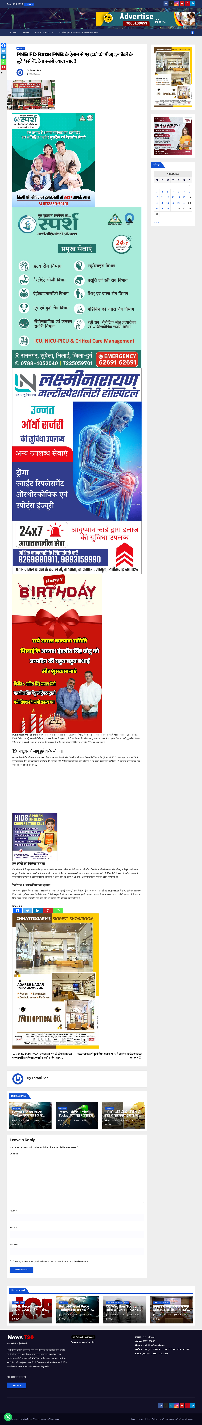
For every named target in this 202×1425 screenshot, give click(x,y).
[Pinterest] (48, 910)
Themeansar (54, 1419)
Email (13, 1227)
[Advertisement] (77, 790)
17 (157, 203)
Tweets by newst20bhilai (83, 1342)
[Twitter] (27, 910)
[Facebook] (17, 910)
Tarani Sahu (35, 70)
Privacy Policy (44, 32)
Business (20, 48)
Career (15, 1302)
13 (173, 197)
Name (13, 1211)
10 (157, 197)
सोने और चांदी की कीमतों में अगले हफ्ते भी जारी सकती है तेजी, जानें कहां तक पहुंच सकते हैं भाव (122, 1115)
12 (167, 197)
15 (184, 197)
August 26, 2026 (22, 1315)
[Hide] (2, 73)
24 (157, 208)
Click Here (16, 1385)
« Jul (156, 222)
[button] (8, 1417)
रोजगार (22, 1302)
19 (167, 203)
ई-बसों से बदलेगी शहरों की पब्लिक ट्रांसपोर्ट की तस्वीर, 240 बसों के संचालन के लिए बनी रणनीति (171, 1309)
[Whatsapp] (58, 910)
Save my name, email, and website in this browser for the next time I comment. (51, 1261)
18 (162, 203)
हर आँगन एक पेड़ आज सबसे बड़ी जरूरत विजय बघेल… (79, 32)
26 (167, 208)
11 (162, 197)
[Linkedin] (38, 910)
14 (178, 197)
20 (173, 203)
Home (13, 32)
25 (162, 208)
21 (178, 203)
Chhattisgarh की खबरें (114, 1302)
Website (14, 1244)
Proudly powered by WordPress (19, 1419)
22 (184, 203)
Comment (15, 1154)
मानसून (126, 1302)
